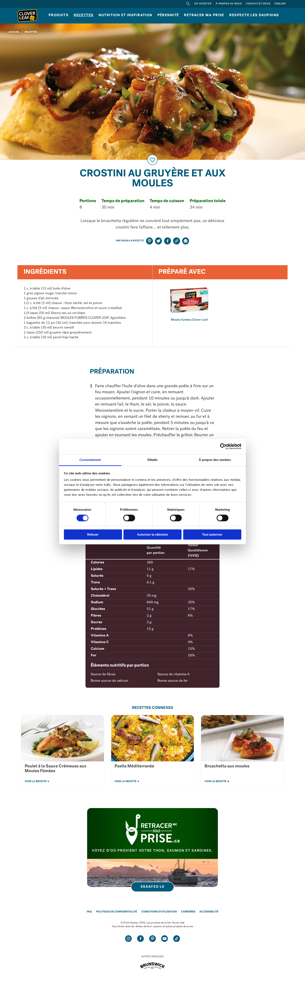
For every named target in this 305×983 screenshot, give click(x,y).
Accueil (14, 32)
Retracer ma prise (204, 15)
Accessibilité (208, 912)
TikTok (176, 938)
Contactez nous (258, 3)
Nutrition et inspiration (125, 15)
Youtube (164, 938)
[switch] (129, 518)
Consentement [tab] (90, 460)
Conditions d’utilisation (159, 912)
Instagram (128, 938)
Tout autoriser (212, 534)
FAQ (89, 912)
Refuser (93, 534)
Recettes (83, 15)
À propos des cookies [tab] (215, 460)
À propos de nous (229, 3)
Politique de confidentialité (116, 912)
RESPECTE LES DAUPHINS (254, 15)
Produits (58, 15)
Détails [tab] (153, 460)
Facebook (140, 938)
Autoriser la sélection (152, 534)
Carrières (188, 912)
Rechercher (188, 4)
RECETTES (31, 32)
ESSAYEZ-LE (153, 887)
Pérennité (168, 15)
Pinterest (152, 938)
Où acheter (202, 3)
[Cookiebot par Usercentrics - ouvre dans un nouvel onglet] (223, 446)
